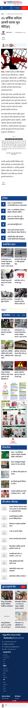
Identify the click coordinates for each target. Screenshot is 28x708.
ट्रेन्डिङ (4, 673)
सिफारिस (5, 677)
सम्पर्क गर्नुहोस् (6, 657)
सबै (23, 587)
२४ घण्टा (13, 315)
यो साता (18, 315)
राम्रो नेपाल (5, 669)
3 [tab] (15, 700)
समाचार (4, 691)
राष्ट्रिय (4, 689)
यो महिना (23, 315)
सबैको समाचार (9, 32)
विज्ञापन (4, 659)
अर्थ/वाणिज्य (5, 671)
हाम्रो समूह (5, 655)
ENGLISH (25, 8)
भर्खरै (4, 687)
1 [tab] (12, 700)
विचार (4, 675)
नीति (4, 664)
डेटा (4, 662)
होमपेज (2, 14)
